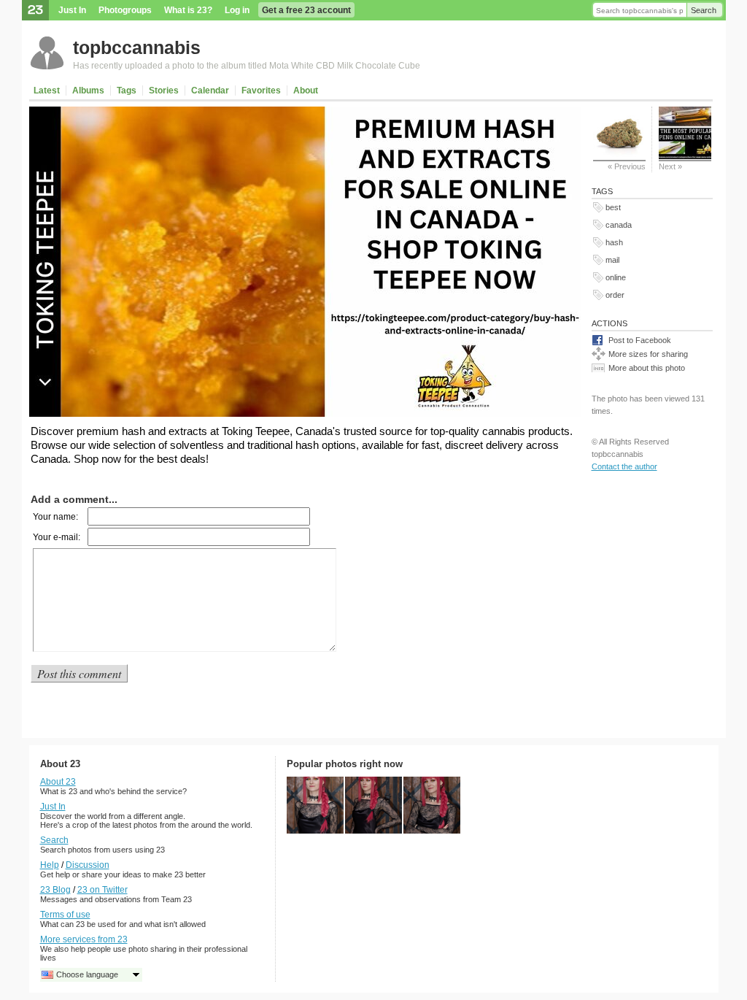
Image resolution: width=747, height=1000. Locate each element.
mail (612, 259)
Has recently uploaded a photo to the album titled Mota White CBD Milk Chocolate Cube (246, 66)
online (615, 277)
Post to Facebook (639, 340)
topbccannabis (137, 47)
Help (49, 865)
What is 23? (188, 10)
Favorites (261, 90)
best (613, 207)
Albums (88, 90)
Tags (126, 90)
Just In (72, 10)
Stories (164, 90)
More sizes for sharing (648, 354)
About (305, 90)
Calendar (210, 90)
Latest (47, 90)
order (614, 295)
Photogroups (125, 10)
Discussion (87, 865)
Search (703, 10)
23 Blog (55, 890)
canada (618, 224)
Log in (237, 10)
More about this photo (646, 368)
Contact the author (624, 466)
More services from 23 (84, 939)
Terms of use (65, 914)
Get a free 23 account (306, 10)
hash (614, 242)
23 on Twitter (102, 890)
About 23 (58, 782)
